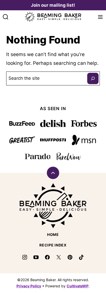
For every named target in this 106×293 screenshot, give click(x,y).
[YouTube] (36, 257)
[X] (58, 257)
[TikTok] (81, 257)
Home (53, 234)
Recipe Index (52, 245)
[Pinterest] (70, 257)
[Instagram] (24, 257)
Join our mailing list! (53, 5)
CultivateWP (78, 286)
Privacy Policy (28, 286)
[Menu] (100, 17)
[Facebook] (47, 257)
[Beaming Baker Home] (53, 17)
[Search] (5, 17)
